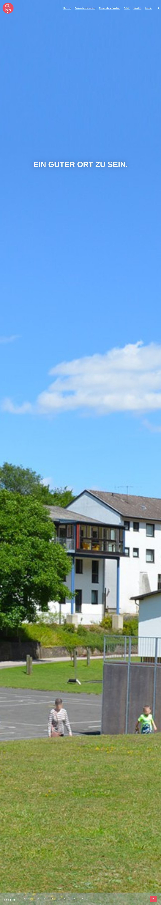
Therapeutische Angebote (109, 8)
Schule (127, 8)
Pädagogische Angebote (85, 8)
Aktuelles (137, 8)
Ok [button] (153, 898)
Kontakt (148, 8)
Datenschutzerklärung (80, 899)
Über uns (67, 8)
